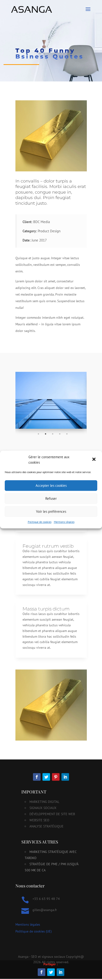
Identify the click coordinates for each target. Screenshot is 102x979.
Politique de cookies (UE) (33, 931)
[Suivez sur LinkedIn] (65, 777)
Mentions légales (64, 522)
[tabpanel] (51, 400)
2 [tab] (45, 434)
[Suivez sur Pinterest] (56, 777)
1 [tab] (38, 434)
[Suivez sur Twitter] (46, 777)
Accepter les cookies (51, 485)
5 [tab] (67, 434)
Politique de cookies (39, 522)
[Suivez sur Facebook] (37, 777)
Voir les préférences (51, 511)
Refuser (51, 498)
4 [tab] (59, 434)
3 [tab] (52, 434)
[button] (94, 460)
